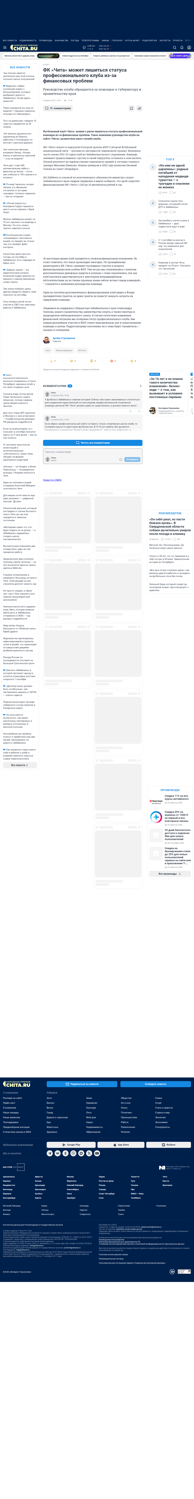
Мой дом (91, 1117)
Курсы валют (132, 41)
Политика (126, 1112)
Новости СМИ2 (52, 479)
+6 (130, 435)
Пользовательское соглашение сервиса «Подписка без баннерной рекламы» (132, 1263)
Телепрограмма (90, 41)
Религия (125, 1132)
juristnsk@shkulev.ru (72, 1248)
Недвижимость (28, 41)
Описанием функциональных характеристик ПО (119, 1242)
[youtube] (97, 1153)
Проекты (178, 41)
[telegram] (50, 1153)
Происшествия (129, 1117)
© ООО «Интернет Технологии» (17, 1272)
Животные (52, 1127)
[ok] (65, 1153)
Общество (126, 1098)
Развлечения (128, 1127)
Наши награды (11, 1112)
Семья (158, 1098)
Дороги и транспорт (57, 1117)
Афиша (105, 41)
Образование (93, 1132)
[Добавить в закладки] (132, 108)
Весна (50, 1107)
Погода (75, 41)
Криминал (91, 1103)
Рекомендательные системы (111, 1259)
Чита (47, 350)
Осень (124, 1107)
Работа (124, 1122)
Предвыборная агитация (16, 1127)
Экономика (161, 1122)
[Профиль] (189, 47)
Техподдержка (10, 1122)
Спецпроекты (162, 1127)
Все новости (10, 41)
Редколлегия (149, 41)
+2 (130, 411)
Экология (160, 1117)
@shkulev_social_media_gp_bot (129, 1229)
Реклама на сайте (12, 1098)
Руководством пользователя (111, 1240)
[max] (81, 1153)
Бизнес (50, 1103)
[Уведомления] (182, 47)
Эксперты (165, 41)
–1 (139, 435)
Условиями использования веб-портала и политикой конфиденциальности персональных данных (141, 1244)
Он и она (125, 1103)
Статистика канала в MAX (17, 1132)
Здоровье (52, 1132)
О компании (9, 1107)
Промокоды (45, 41)
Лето (89, 1112)
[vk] (58, 1153)
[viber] (73, 1153)
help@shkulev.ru (23, 1250)
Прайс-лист (9, 1103)
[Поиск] (174, 47)
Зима (89, 1098)
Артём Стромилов (64, 338)
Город (50, 1112)
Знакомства (61, 41)
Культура (91, 1107)
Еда (49, 1122)
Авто (49, 1098)
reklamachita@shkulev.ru (151, 1227)
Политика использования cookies (113, 1255)
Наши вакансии (11, 1117)
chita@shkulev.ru (37, 1246)
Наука (89, 1122)
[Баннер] (48, 55)
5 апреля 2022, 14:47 (52, 100)
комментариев (60, 108)
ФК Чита (82, 350)
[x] (89, 1153)
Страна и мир (162, 1112)
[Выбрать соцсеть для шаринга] (139, 108)
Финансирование (64, 350)
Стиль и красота (164, 1107)
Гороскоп (117, 41)
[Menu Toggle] (4, 47)
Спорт (158, 1103)
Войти (53, 461)
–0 (139, 411)
